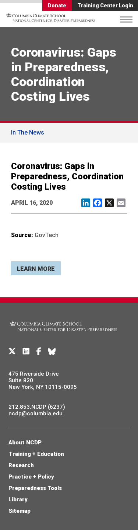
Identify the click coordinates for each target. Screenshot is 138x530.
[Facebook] (38, 351)
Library (18, 499)
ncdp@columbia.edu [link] (35, 413)
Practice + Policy (31, 476)
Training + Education (36, 454)
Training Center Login (105, 5)
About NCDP (25, 442)
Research (21, 465)
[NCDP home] (63, 335)
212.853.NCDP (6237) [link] (36, 407)
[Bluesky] (52, 351)
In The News (27, 132)
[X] (12, 351)
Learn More (36, 268)
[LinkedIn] (26, 351)
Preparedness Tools (35, 488)
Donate (57, 5)
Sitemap (19, 511)
